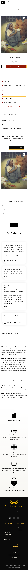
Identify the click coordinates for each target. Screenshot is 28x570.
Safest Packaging (8, 91)
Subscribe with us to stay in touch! (14, 567)
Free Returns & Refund (9, 98)
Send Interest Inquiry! (14, 106)
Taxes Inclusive (7, 94)
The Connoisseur (14, 1)
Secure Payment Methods (10, 102)
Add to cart (16, 66)
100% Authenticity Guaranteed (11, 81)
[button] (24, 18)
